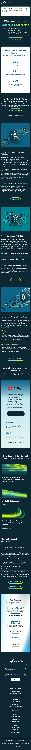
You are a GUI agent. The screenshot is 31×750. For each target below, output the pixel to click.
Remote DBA (15, 704)
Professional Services (15, 706)
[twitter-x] (14, 746)
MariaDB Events (15, 717)
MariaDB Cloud (15, 110)
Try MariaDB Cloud (15, 586)
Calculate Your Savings (15, 358)
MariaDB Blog (15, 712)
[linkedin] (16, 746)
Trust (22, 743)
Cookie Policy (17, 743)
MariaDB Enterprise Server (15, 115)
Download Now (15, 615)
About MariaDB (15, 727)
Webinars (15, 714)
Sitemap (26, 743)
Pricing (15, 694)
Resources (15, 710)
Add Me (16, 679)
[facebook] (11, 746)
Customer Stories (15, 716)
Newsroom (15, 729)
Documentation (15, 719)
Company (15, 725)
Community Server (15, 691)
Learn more (15, 199)
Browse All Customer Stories (14, 442)
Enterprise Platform (15, 688)
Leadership (16, 731)
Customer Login (15, 703)
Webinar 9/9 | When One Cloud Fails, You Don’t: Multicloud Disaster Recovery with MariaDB (14, 10)
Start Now (15, 644)
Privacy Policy (9, 743)
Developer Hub (16, 721)
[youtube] (19, 746)
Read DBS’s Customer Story (15, 413)
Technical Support (15, 701)
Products (15, 686)
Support (15, 699)
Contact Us (15, 631)
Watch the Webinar (15, 39)
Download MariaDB (15, 581)
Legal (3, 743)
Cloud (15, 689)
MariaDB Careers (15, 732)
